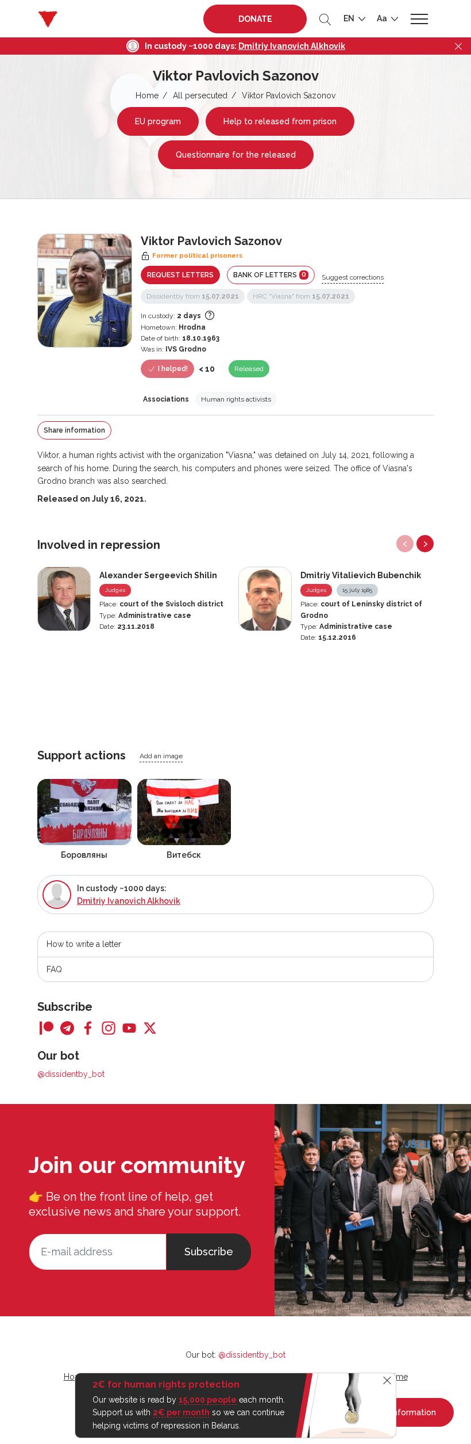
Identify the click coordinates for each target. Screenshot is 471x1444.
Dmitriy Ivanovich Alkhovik (291, 46)
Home (147, 95)
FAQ (54, 969)
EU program (158, 121)
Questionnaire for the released (236, 154)
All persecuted (200, 95)
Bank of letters (269, 274)
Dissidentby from (192, 296)
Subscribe (208, 1252)
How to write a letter (84, 944)
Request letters (180, 275)
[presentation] (405, 543)
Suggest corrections (353, 277)
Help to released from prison (280, 121)
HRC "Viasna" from (301, 296)
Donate (255, 19)
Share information (74, 430)
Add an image (161, 756)
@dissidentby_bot (71, 1074)
